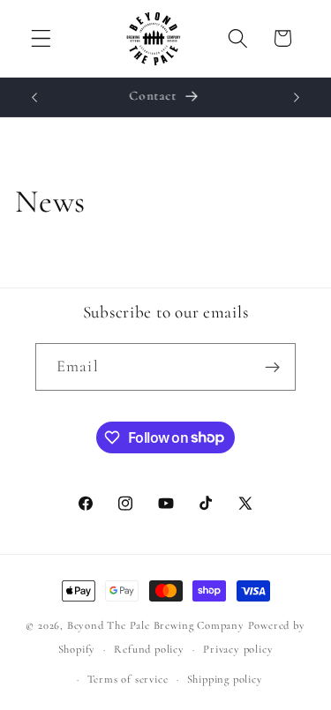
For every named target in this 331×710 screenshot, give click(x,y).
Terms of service (128, 679)
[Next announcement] (296, 97)
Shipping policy (225, 679)
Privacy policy (238, 649)
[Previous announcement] (34, 97)
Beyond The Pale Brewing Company (155, 625)
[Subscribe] (272, 367)
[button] (41, 38)
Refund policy (149, 649)
